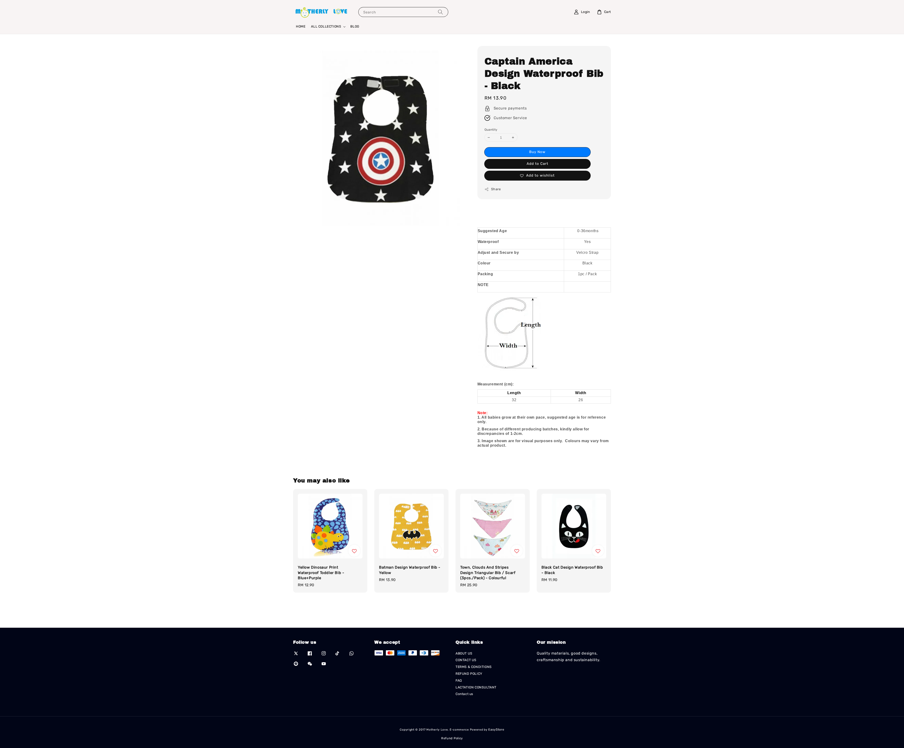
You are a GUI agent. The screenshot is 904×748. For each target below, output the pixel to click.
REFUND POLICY (469, 674)
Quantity (490, 129)
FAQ (459, 681)
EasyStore (496, 729)
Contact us (464, 694)
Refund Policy (452, 738)
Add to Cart (537, 164)
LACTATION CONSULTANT (476, 687)
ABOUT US (464, 653)
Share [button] (496, 189)
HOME (300, 26)
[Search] (440, 11)
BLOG (354, 26)
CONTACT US (466, 660)
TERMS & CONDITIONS (474, 667)
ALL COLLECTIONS (326, 26)
